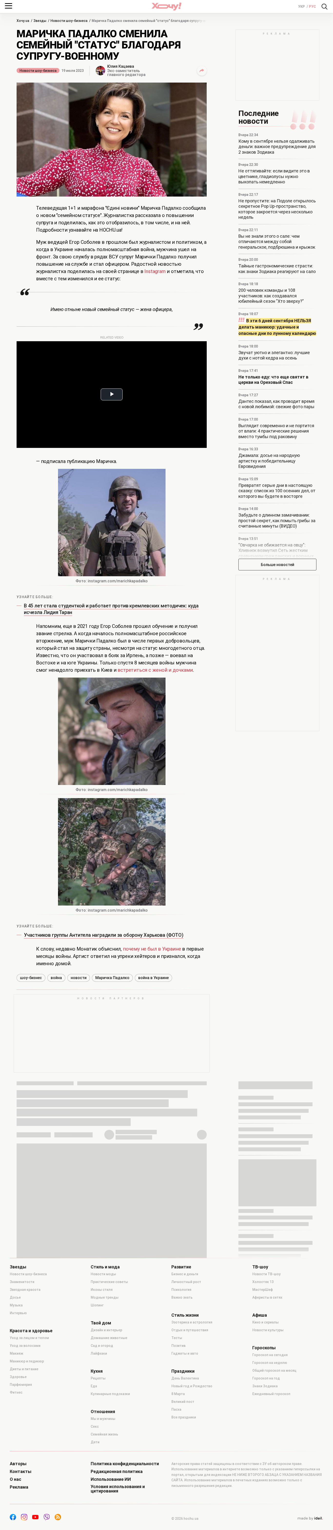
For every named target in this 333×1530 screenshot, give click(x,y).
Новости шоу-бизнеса (38, 71)
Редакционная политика (117, 1471)
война (56, 977)
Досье (15, 1297)
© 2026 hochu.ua (184, 1518)
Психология (181, 1290)
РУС (312, 7)
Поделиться (202, 71)
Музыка (16, 1305)
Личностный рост (186, 1282)
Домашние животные (109, 1338)
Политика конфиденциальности (125, 1464)
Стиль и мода (105, 1267)
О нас (15, 1479)
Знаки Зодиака (265, 1386)
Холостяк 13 (263, 1282)
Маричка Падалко (112, 977)
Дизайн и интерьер (106, 1330)
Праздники (183, 1371)
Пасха (176, 1409)
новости (79, 977)
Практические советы (109, 1282)
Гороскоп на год (266, 1378)
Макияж (16, 1353)
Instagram (155, 271)
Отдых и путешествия (189, 1330)
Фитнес (16, 1392)
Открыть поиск (324, 6)
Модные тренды (104, 1297)
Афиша (259, 1315)
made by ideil (310, 1518)
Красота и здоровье (31, 1331)
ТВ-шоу (260, 1267)
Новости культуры (268, 1330)
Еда (94, 1386)
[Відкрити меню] (8, 5)
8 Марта (178, 1394)
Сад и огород (102, 1346)
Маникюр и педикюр (27, 1361)
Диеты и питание (24, 1369)
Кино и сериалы (265, 1322)
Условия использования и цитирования (118, 1488)
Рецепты (98, 1378)
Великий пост (182, 1402)
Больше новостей (277, 564)
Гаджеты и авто (184, 1353)
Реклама (19, 1487)
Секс (95, 1426)
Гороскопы (264, 1348)
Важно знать (182, 1297)
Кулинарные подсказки (110, 1394)
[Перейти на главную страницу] (166, 6)
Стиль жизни (185, 1315)
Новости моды (103, 1274)
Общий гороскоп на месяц (274, 1370)
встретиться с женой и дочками (155, 670)
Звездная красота (25, 1290)
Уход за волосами (25, 1346)
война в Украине (153, 977)
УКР (302, 7)
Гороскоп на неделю (269, 1363)
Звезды (18, 1267)
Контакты (20, 1471)
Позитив (178, 1346)
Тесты (176, 1338)
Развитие (181, 1267)
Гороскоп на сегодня (270, 1355)
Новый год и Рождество (191, 1386)
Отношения (103, 1411)
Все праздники (183, 1417)
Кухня (97, 1371)
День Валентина (185, 1378)
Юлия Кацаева (120, 66)
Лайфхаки (99, 1353)
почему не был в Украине (152, 949)
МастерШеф (262, 1290)
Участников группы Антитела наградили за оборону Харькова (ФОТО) (103, 935)
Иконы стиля (102, 1290)
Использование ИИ (111, 1479)
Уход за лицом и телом (29, 1338)
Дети (95, 1442)
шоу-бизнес (31, 977)
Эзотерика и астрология (191, 1322)
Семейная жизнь (104, 1434)
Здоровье (18, 1377)
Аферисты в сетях (267, 1297)
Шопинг (97, 1305)
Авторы (18, 1464)
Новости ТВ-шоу (266, 1274)
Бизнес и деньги (184, 1274)
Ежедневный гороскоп (271, 1394)
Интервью (18, 1313)
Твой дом (101, 1323)
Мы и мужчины (103, 1419)
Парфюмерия (21, 1385)
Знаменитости (22, 1282)
